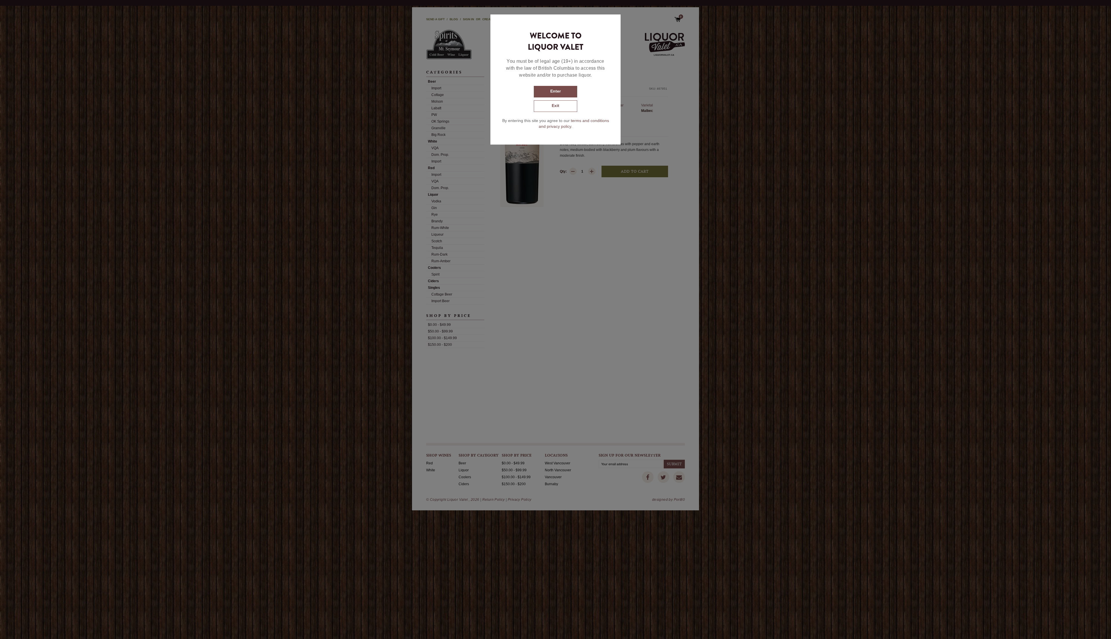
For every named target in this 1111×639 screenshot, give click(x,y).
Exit (555, 105)
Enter (555, 91)
